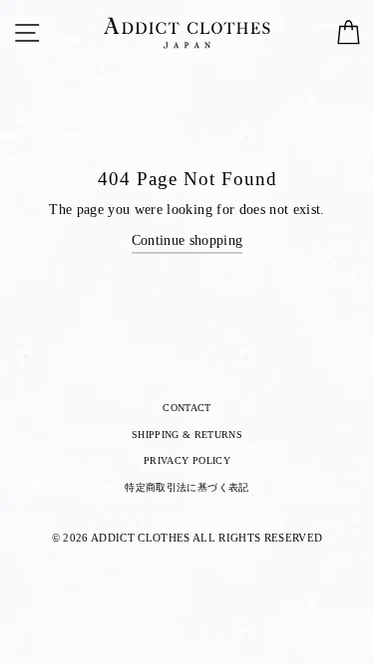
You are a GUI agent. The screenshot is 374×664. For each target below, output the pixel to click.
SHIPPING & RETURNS (187, 434)
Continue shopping (187, 240)
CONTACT (186, 407)
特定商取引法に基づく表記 (186, 487)
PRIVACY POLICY (187, 460)
